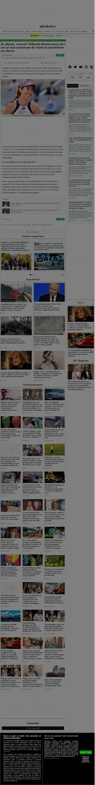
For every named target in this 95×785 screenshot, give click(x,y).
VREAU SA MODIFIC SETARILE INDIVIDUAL (86, 759)
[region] (47, 759)
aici (16, 770)
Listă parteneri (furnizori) (51, 758)
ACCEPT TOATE (85, 752)
